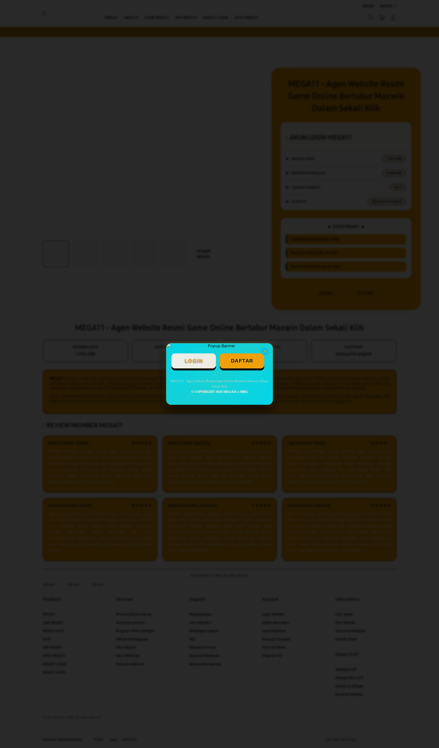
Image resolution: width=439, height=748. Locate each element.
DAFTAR (242, 361)
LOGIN (194, 361)
